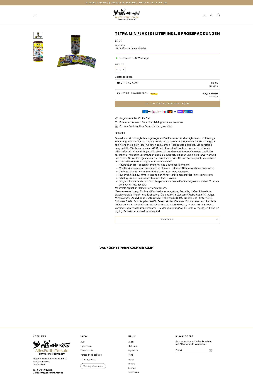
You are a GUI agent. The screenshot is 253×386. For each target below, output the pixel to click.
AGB (83, 342)
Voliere (131, 363)
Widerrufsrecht (88, 359)
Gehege (132, 368)
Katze (131, 359)
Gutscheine (133, 372)
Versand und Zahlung (91, 355)
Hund (130, 355)
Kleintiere (133, 346)
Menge (120, 64)
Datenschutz (87, 350)
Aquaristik (133, 350)
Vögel (131, 342)
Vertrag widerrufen (93, 366)
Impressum (86, 346)
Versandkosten (139, 48)
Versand (167, 219)
